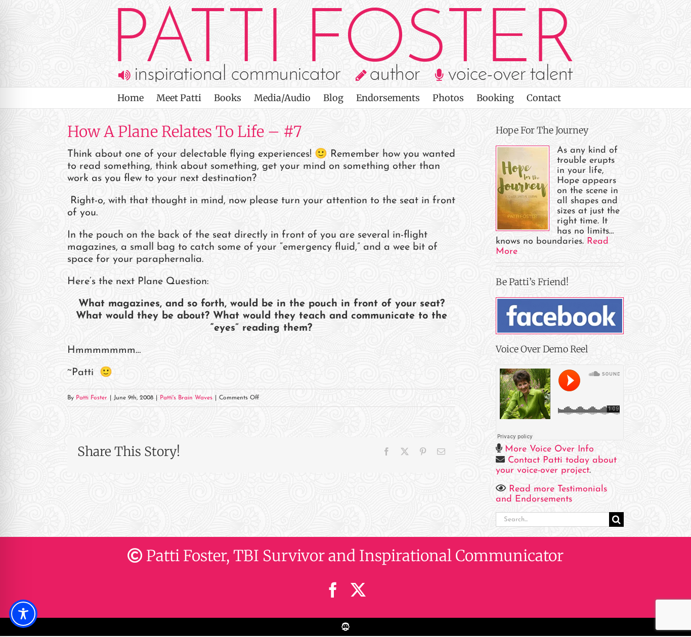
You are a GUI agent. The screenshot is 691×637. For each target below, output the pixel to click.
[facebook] (332, 590)
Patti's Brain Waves (186, 398)
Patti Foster (91, 398)
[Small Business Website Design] (345, 623)
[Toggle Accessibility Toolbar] (23, 614)
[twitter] (358, 590)
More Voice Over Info (549, 449)
